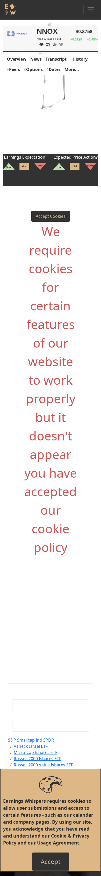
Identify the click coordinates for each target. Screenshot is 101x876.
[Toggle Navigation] (90, 10)
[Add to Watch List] (40, 44)
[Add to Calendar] (47, 44)
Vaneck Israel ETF (31, 746)
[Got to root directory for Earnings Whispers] (9, 10)
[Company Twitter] (59, 44)
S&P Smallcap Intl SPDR (31, 740)
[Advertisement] (50, 115)
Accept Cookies (51, 216)
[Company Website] (53, 44)
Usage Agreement (58, 843)
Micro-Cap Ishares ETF (35, 752)
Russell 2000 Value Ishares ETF (43, 765)
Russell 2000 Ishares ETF (37, 758)
